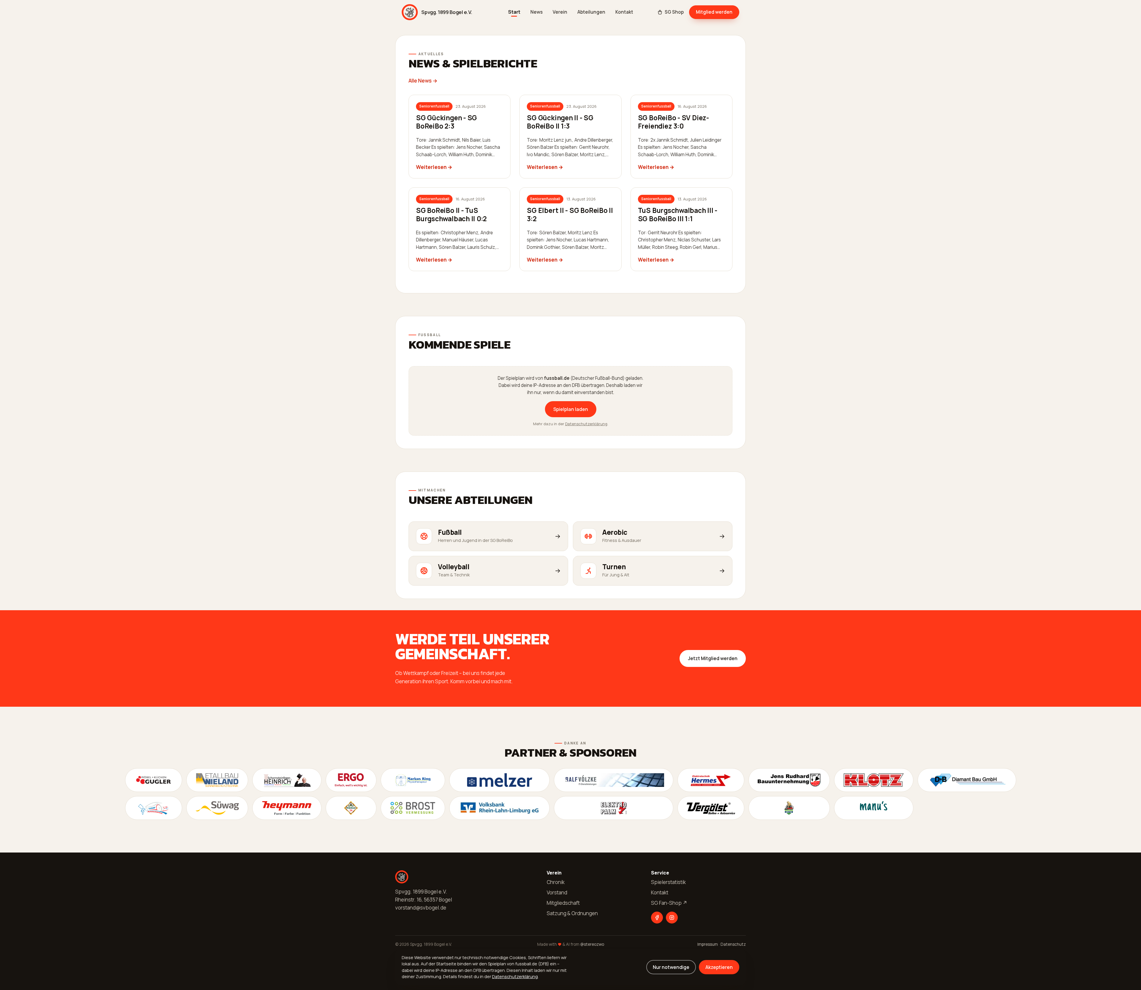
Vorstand (557, 892)
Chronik (556, 882)
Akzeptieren (719, 967)
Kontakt (624, 12)
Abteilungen (591, 12)
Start (514, 12)
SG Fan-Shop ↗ (669, 902)
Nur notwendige (671, 967)
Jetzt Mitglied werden (712, 658)
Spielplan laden (570, 409)
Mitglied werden (714, 12)
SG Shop (674, 12)
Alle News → (423, 80)
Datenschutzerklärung (586, 423)
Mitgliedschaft (563, 902)
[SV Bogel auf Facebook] (657, 917)
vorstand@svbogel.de (420, 907)
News (536, 12)
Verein (560, 12)
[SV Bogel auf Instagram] (672, 917)
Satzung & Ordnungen (572, 913)
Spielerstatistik (668, 882)
